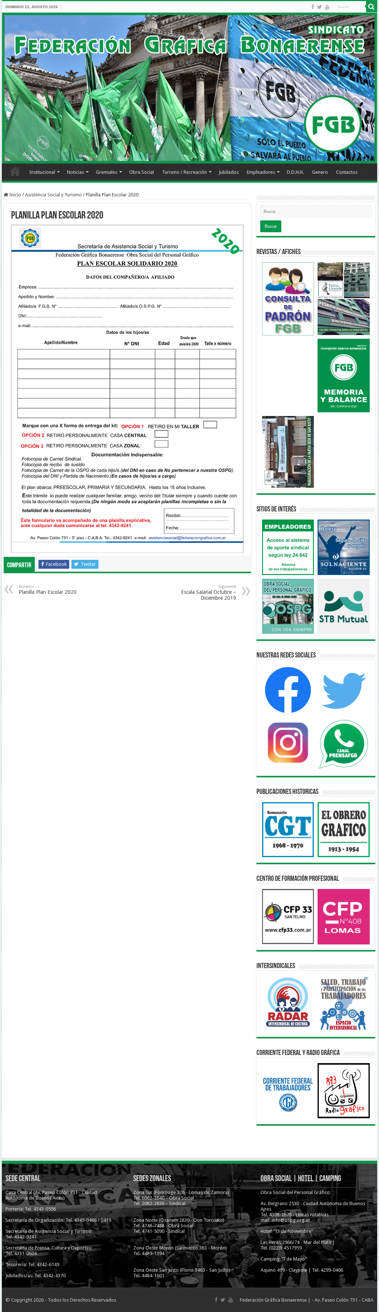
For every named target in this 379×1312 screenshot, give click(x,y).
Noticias (75, 172)
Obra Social (141, 172)
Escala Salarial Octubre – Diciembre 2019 (208, 592)
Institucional (42, 172)
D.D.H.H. (295, 172)
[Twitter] (319, 7)
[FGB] (189, 88)
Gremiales (106, 172)
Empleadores (261, 172)
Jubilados (229, 172)
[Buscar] (371, 6)
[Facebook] (313, 7)
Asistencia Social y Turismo (53, 194)
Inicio (15, 171)
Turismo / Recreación (184, 172)
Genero (320, 172)
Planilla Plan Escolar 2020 (48, 589)
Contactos (347, 172)
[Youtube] (327, 7)
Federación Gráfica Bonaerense (273, 1300)
